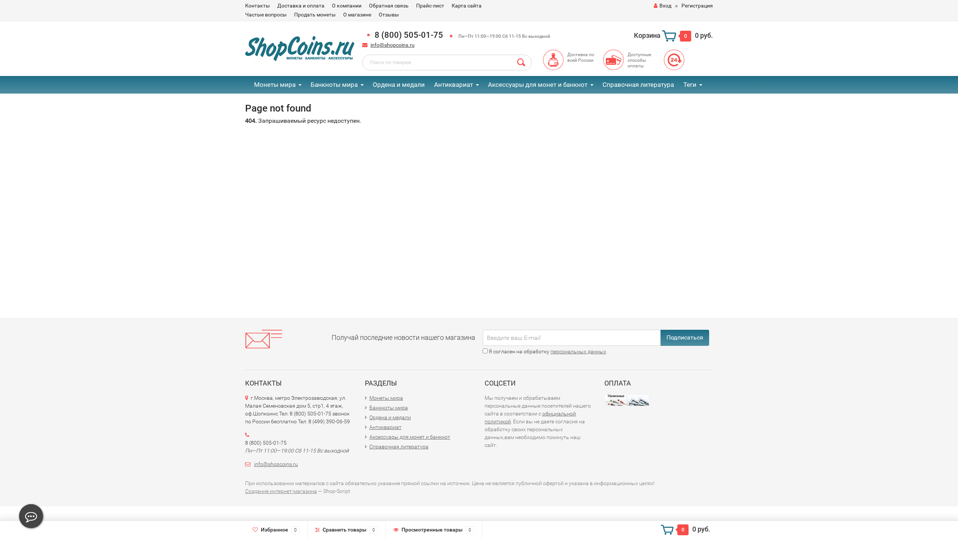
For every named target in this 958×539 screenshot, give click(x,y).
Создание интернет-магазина (281, 491)
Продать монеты (315, 15)
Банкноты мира (334, 84)
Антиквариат (453, 84)
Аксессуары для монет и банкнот (538, 84)
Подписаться (684, 337)
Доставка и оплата (300, 6)
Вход (665, 6)
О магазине (357, 15)
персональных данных (578, 351)
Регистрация (697, 6)
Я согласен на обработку (547, 351)
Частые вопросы (266, 15)
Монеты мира (275, 84)
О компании (346, 6)
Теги (689, 84)
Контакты (257, 6)
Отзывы (389, 15)
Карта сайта (467, 6)
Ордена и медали (399, 84)
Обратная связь (389, 6)
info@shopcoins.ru (392, 45)
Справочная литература (638, 84)
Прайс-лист (430, 6)
